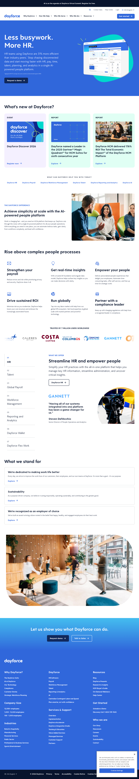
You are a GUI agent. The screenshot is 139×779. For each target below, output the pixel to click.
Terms (57, 774)
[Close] (134, 754)
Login (117, 10)
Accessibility (66, 774)
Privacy (49, 774)
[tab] (19, 360)
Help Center (109, 10)
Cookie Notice (79, 774)
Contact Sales (98, 10)
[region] (117, 764)
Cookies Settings (117, 770)
